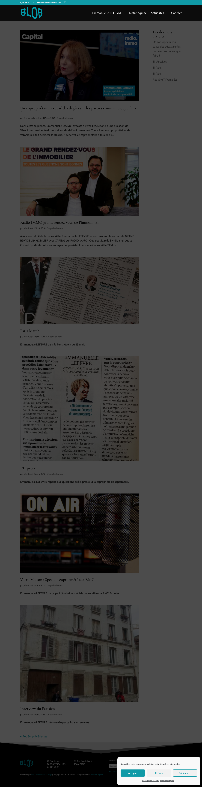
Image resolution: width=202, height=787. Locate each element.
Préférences (185, 773)
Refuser (159, 773)
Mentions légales (167, 780)
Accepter (132, 773)
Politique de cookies (150, 780)
